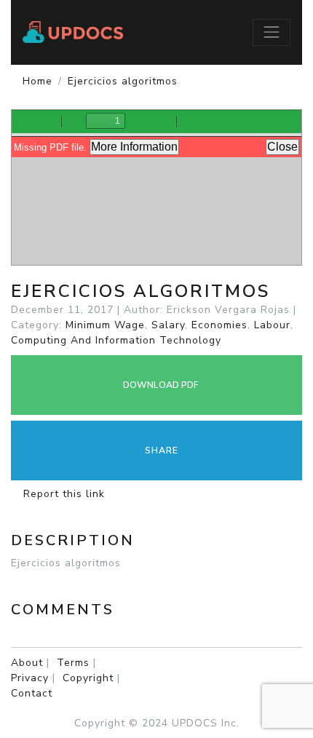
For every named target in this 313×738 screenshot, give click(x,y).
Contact (31, 693)
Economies (219, 325)
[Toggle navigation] (271, 32)
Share (160, 450)
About (27, 663)
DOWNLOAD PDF (160, 385)
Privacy (30, 678)
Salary (168, 325)
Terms (73, 663)
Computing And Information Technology (116, 340)
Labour (272, 325)
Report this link (62, 494)
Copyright (88, 678)
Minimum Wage (105, 325)
